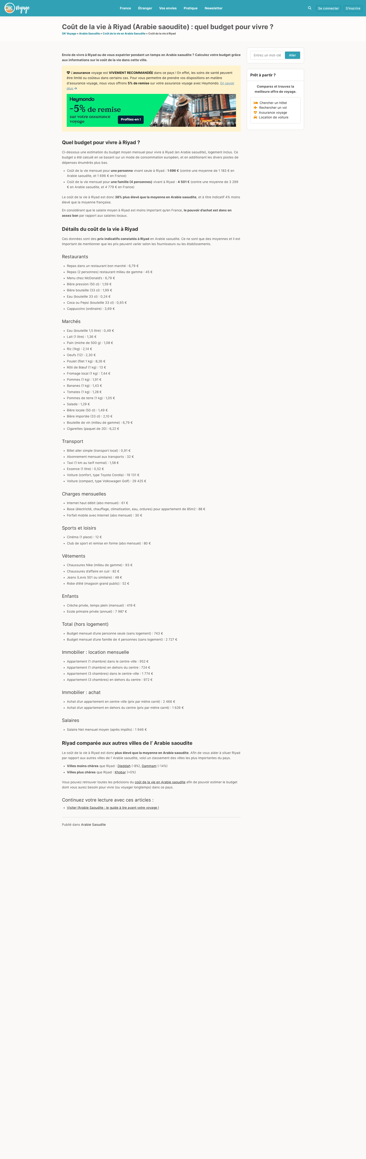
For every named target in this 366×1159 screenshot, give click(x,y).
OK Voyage (69, 33)
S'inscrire (353, 8)
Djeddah (124, 766)
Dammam (149, 766)
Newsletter (213, 8)
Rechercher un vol (272, 108)
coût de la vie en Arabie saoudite (160, 782)
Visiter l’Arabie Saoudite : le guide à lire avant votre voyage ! (113, 808)
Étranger (145, 8)
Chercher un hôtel (272, 103)
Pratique (190, 8)
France (125, 8)
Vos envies (168, 8)
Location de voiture (272, 117)
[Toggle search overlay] (309, 8)
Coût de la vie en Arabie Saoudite (124, 33)
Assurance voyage (272, 112)
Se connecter (328, 8)
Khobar (120, 772)
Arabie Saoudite (89, 33)
